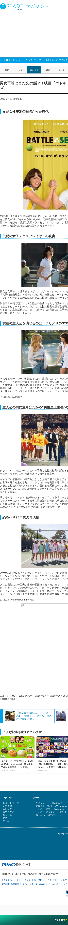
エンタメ (28, 60)
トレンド (20, 70)
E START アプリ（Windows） (51, 809)
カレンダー (8, 809)
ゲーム (6, 821)
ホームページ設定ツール (48, 815)
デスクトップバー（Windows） (51, 806)
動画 (5, 818)
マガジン (38, 60)
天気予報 (7, 806)
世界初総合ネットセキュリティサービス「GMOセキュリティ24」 (30, 880)
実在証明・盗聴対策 (10, 884)
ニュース (7, 815)
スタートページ (11, 803)
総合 (7, 70)
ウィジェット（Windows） (49, 803)
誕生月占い (8, 812)
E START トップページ (10, 60)
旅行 (48, 70)
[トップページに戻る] (12, 6)
